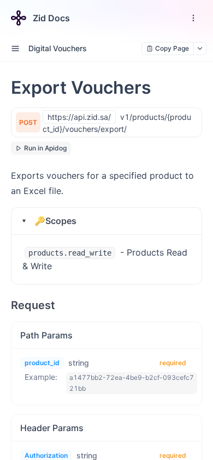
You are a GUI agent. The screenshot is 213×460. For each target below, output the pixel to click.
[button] (106, 221)
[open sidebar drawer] (15, 48)
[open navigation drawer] (193, 18)
